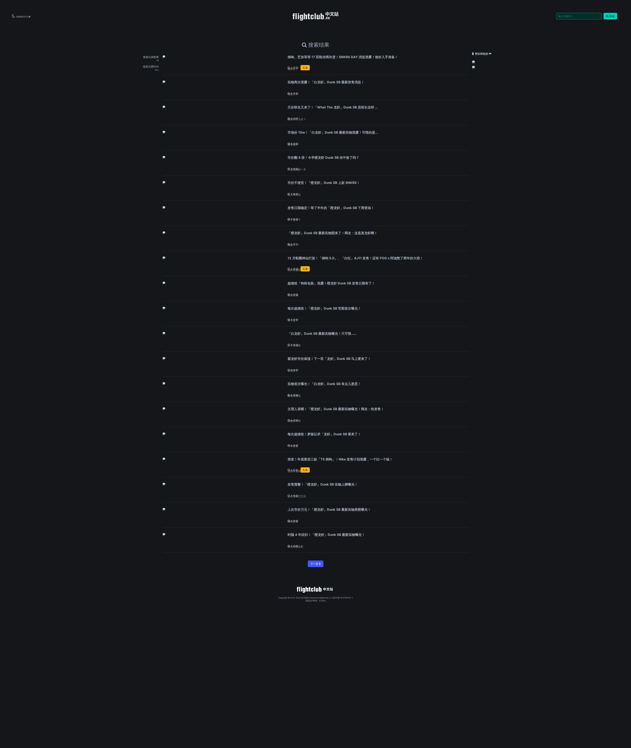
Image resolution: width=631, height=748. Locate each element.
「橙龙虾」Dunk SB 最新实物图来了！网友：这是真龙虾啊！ (332, 233)
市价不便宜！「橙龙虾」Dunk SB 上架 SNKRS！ (324, 183)
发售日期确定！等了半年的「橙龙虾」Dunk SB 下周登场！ (331, 208)
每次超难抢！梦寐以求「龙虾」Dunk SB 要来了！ (324, 434)
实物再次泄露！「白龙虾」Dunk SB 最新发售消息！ (326, 82)
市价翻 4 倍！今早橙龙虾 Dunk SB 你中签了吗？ (323, 158)
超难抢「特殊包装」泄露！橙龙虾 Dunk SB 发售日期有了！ (331, 283)
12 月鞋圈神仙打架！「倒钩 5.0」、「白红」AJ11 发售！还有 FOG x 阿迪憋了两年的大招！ (355, 258)
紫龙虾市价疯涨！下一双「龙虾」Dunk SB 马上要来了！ (329, 359)
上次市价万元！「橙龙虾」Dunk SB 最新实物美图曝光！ (329, 510)
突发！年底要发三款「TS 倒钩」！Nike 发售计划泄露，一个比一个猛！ (340, 459)
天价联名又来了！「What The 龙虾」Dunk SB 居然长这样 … (333, 107)
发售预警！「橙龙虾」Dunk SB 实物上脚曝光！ (323, 484)
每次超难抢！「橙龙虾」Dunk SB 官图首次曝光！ (324, 308)
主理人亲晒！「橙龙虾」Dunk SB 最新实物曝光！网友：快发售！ (336, 409)
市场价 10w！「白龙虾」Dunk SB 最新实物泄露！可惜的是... (333, 132)
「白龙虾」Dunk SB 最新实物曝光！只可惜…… (322, 334)
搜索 (612, 16)
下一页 (314, 563)
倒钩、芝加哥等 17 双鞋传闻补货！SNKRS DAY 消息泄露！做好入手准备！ (343, 57)
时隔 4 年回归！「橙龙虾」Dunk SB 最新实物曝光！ (326, 535)
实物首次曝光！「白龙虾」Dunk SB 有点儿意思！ (324, 384)
